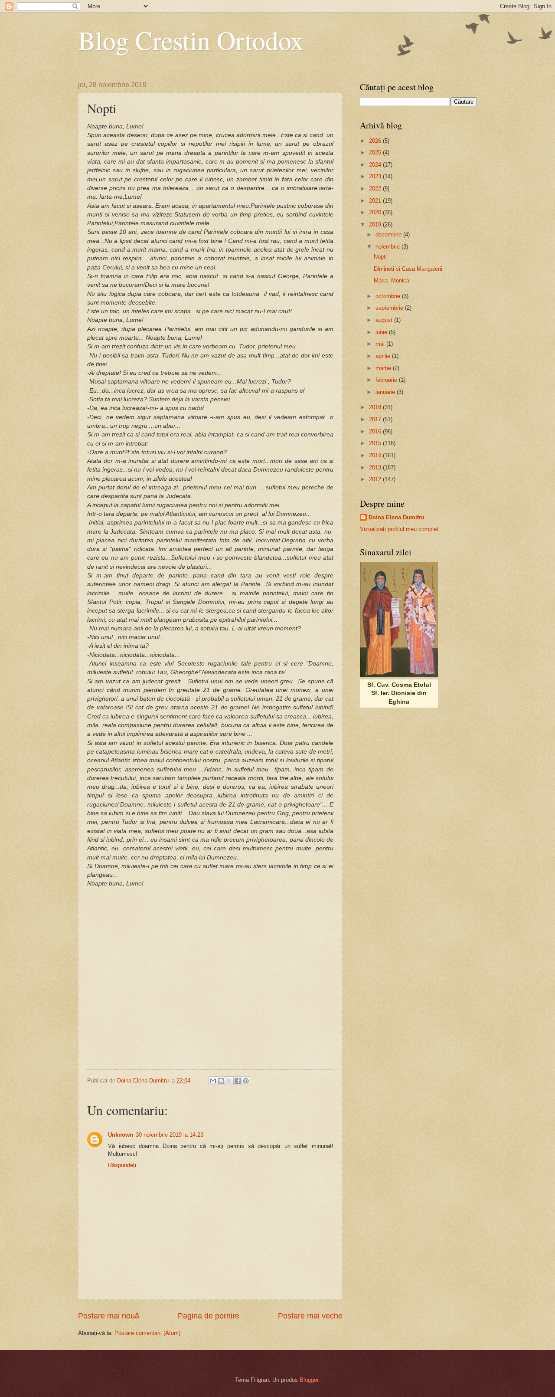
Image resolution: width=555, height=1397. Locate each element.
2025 (376, 152)
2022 (376, 188)
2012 (376, 479)
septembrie (390, 308)
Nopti (380, 256)
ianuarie (386, 392)
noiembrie (388, 246)
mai (380, 344)
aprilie (383, 356)
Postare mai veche (310, 1316)
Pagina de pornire (208, 1316)
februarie (387, 380)
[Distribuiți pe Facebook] (237, 1080)
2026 (376, 141)
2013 (376, 467)
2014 (376, 455)
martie (384, 368)
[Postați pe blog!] (221, 1080)
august (384, 320)
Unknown (120, 1134)
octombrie (388, 296)
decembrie (389, 234)
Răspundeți (122, 1165)
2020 (376, 212)
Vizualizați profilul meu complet (399, 529)
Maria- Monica (391, 280)
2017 (376, 419)
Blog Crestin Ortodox (191, 40)
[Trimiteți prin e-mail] (213, 1080)
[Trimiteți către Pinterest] (246, 1080)
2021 (376, 200)
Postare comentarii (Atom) (147, 1333)
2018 (376, 407)
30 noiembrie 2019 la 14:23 (169, 1134)
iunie (382, 332)
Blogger (309, 1380)
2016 (376, 431)
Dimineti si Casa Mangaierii (408, 269)
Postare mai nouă (108, 1316)
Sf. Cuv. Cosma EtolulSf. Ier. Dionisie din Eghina (399, 693)
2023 (376, 176)
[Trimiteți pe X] (229, 1080)
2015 (376, 443)
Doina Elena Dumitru (396, 517)
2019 (376, 224)
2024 (376, 164)
